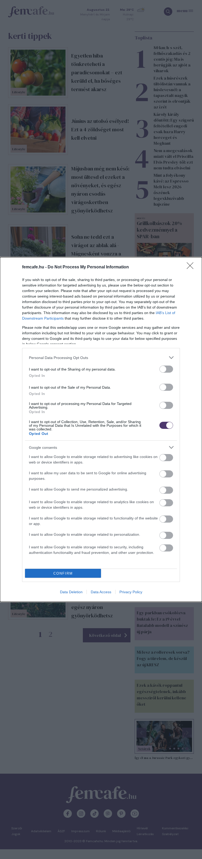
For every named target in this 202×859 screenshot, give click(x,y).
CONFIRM (63, 573)
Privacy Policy (130, 592)
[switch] (166, 369)
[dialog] (101, 429)
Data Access (101, 592)
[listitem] (101, 357)
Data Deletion (71, 592)
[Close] (192, 267)
